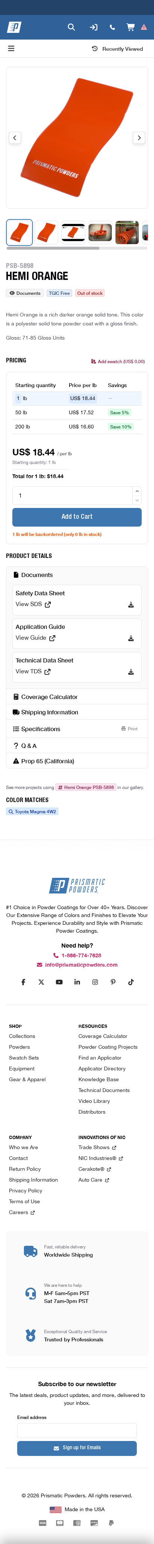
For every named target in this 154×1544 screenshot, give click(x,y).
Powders (19, 1047)
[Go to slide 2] (46, 232)
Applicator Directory (102, 1069)
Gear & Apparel (27, 1080)
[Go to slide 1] (19, 232)
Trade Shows (94, 1148)
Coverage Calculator (102, 1037)
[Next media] (139, 138)
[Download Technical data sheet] (131, 672)
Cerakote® (91, 1169)
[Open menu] (11, 48)
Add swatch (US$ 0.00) (121, 361)
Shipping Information (33, 1180)
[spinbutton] (77, 495)
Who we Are (23, 1148)
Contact (18, 1159)
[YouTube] (59, 982)
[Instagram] (94, 982)
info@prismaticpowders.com (81, 965)
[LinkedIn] (77, 982)
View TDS (28, 671)
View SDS (29, 604)
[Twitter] (41, 982)
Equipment (21, 1069)
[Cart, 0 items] (137, 27)
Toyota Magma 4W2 (35, 811)
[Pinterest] (112, 982)
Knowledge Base (98, 1080)
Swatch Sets (24, 1058)
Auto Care (90, 1180)
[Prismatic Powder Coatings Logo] (14, 27)
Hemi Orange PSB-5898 (89, 787)
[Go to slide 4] (100, 232)
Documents (28, 293)
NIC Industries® (97, 1159)
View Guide (31, 638)
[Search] (71, 27)
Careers (18, 1213)
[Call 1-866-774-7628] (112, 27)
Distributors (91, 1112)
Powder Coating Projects (108, 1047)
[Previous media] (15, 138)
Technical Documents (104, 1091)
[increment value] (137, 491)
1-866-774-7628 (81, 956)
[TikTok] (130, 982)
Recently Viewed (122, 48)
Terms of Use (24, 1202)
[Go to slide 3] (73, 232)
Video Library (94, 1101)
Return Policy (25, 1169)
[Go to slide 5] (127, 232)
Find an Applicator (99, 1058)
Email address (31, 1417)
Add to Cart (77, 517)
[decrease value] (137, 500)
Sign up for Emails (82, 1448)
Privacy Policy (25, 1191)
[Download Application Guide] (131, 638)
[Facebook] (23, 982)
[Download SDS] (131, 604)
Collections (22, 1037)
